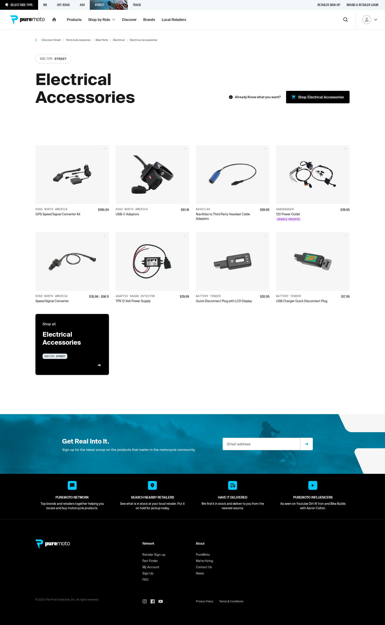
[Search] (345, 19)
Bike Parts (102, 40)
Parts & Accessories (78, 40)
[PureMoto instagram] (146, 601)
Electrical (119, 40)
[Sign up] (306, 444)
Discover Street (51, 40)
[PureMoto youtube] (162, 601)
